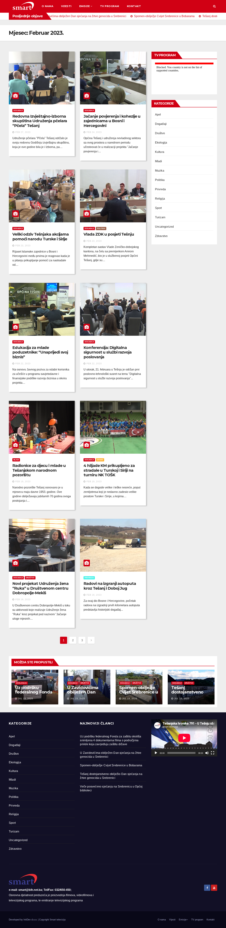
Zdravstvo (161, 236)
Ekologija (161, 142)
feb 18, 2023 (94, 595)
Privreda (89, 578)
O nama (47, 6)
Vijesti (66, 6)
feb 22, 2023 (23, 363)
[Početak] (156, 753)
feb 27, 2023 (23, 132)
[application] (184, 737)
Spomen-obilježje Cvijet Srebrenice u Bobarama (138, 692)
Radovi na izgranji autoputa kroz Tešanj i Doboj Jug (110, 586)
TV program (109, 6)
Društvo (30, 578)
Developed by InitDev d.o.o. (23, 919)
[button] (214, 6)
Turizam (160, 217)
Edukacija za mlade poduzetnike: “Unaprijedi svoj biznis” (40, 352)
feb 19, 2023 (23, 481)
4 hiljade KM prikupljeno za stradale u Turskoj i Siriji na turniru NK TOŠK (109, 470)
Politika (101, 228)
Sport (100, 460)
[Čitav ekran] (212, 753)
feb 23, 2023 (23, 245)
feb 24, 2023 (94, 132)
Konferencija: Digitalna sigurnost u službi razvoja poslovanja (107, 352)
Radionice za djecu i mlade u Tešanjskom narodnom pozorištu (39, 470)
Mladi (16, 460)
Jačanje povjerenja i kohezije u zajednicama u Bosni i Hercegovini (112, 121)
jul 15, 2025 (25, 698)
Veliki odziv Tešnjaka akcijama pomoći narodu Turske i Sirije (40, 236)
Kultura (159, 151)
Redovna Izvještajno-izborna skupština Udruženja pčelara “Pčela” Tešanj (39, 121)
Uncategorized (164, 226)
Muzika (159, 170)
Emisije (84, 6)
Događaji (18, 110)
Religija (160, 198)
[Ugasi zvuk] (207, 753)
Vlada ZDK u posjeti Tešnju (109, 234)
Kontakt (134, 6)
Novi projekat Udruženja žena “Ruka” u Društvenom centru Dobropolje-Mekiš (40, 588)
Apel (158, 114)
